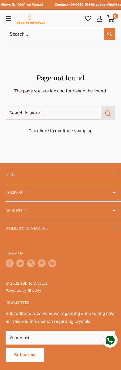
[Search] (109, 34)
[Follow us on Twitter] (20, 263)
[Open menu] (8, 18)
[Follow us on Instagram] (31, 263)
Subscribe (25, 355)
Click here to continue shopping (60, 130)
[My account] (99, 19)
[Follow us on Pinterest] (42, 263)
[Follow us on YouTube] (52, 263)
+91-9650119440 (81, 4)
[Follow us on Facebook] (10, 263)
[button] (110, 18)
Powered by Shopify (23, 290)
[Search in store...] (108, 113)
